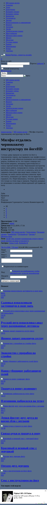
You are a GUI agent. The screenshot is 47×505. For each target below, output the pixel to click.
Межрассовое (6, 236)
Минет (8, 38)
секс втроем (16, 239)
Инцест (9, 25)
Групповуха (10, 18)
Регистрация (6, 71)
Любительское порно (14, 31)
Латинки (9, 27)
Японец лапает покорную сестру (22, 338)
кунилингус (24, 241)
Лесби (8, 29)
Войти (4, 73)
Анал (8, 7)
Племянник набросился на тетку (22, 401)
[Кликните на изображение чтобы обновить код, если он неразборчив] (28, 273)
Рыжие (8, 44)
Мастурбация (11, 33)
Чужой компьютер (11, 69)
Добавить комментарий (10, 281)
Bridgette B (23, 243)
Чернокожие (11, 46)
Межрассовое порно (14, 36)
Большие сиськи (12, 12)
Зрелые (9, 20)
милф (8, 239)
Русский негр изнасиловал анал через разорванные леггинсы (22, 324)
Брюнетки (10, 16)
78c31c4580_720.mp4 (9, 247)
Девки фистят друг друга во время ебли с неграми (19, 419)
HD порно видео (13, 3)
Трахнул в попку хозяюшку (19, 388)
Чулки (8, 49)
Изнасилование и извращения (18, 22)
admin (12, 223)
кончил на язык (12, 241)
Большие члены (12, 14)
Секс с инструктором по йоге (20, 480)
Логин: (4, 63)
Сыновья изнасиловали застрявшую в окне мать (17, 304)
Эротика (9, 51)
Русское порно (12, 42)
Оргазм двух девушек (15, 465)
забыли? (40, 63)
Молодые (9, 40)
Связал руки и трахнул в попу (20, 433)
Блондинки (10, 9)
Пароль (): (37, 63)
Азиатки (9, 5)
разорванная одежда (29, 239)
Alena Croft (13, 243)
